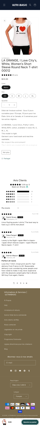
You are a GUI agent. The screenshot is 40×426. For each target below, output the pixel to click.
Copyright (8, 334)
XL (33, 96)
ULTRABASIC (12, 415)
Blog (6, 349)
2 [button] (17, 283)
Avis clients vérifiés (11, 320)
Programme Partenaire (12, 339)
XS (5, 96)
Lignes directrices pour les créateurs (18, 344)
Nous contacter (10, 325)
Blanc (6, 87)
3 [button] (20, 283)
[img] (7, 214)
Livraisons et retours (12, 310)
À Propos (7, 300)
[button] (4, 5)
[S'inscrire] (33, 362)
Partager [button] (7, 158)
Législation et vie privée (13, 329)
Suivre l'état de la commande (15, 315)
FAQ (5, 305)
